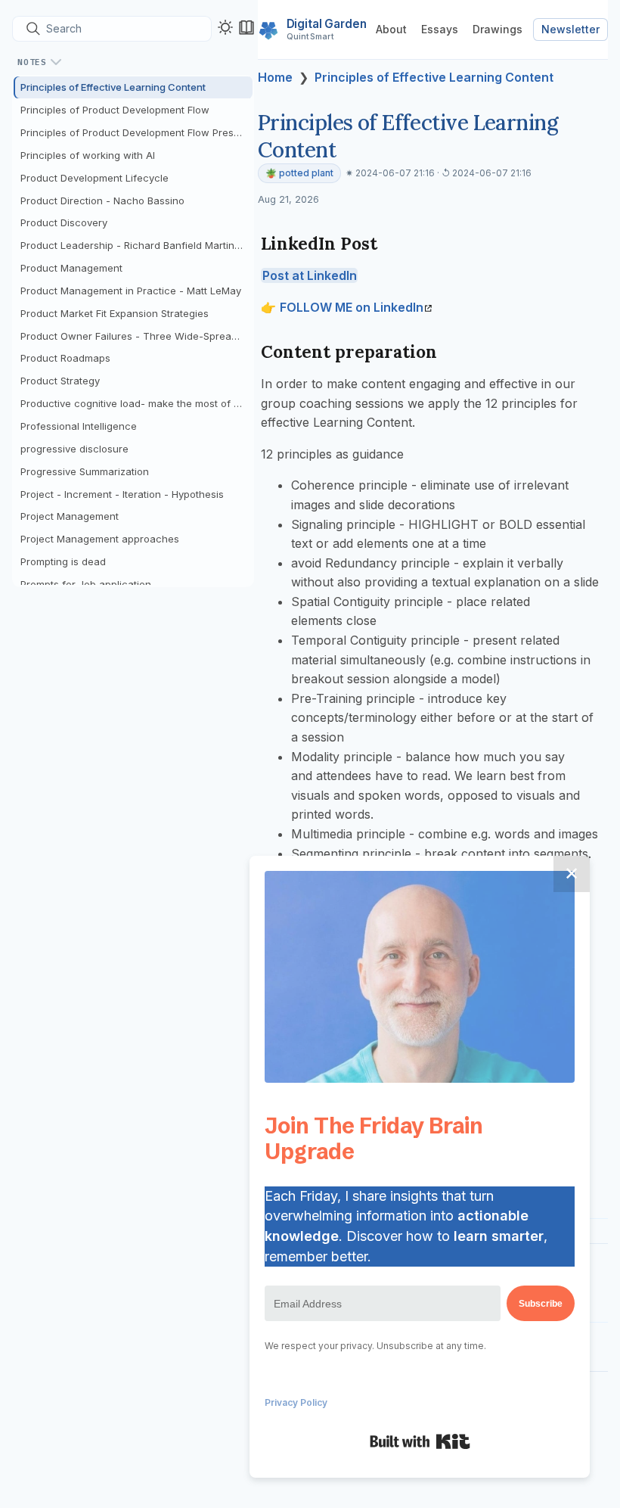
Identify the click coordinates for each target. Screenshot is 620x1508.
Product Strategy (60, 381)
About (391, 29)
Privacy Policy (296, 1402)
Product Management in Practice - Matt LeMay (130, 290)
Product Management (71, 268)
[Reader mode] (246, 27)
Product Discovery (63, 222)
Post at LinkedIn (309, 275)
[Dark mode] (225, 27)
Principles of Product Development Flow (114, 110)
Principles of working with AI (87, 155)
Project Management (69, 516)
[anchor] (391, 243)
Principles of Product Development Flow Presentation (136, 132)
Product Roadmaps (65, 358)
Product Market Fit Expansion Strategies (114, 313)
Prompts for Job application (85, 584)
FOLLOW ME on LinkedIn (351, 307)
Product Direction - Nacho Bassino (102, 200)
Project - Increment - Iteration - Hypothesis (122, 494)
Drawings (497, 29)
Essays (439, 29)
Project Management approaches (99, 539)
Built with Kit (420, 1441)
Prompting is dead (63, 561)
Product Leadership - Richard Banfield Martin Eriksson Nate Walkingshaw (136, 245)
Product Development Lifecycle (94, 178)
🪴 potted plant (299, 173)
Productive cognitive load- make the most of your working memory (136, 403)
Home (275, 77)
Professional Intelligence (78, 426)
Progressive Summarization (84, 471)
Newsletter (570, 29)
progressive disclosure (74, 449)
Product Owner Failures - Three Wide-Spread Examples (136, 336)
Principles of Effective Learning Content (113, 87)
